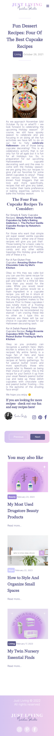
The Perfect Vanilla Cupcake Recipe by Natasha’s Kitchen (24, 225)
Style (11, 570)
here (31, 407)
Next (37, 436)
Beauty (12, 497)
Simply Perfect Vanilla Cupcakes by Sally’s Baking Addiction (24, 220)
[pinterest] (27, 729)
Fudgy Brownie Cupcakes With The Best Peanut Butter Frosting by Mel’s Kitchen (24, 335)
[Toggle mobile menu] (48, 6)
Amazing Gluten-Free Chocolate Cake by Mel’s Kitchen (24, 265)
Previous (18, 436)
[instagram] (19, 729)
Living (17, 54)
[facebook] (35, 729)
